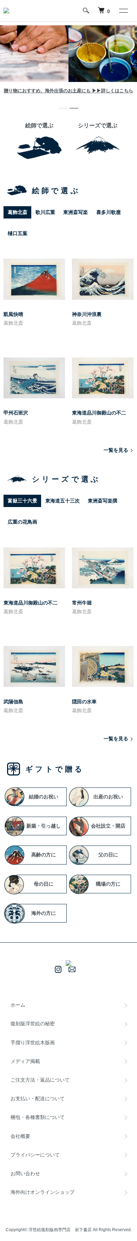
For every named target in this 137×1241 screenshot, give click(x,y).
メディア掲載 (25, 1061)
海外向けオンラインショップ (42, 1192)
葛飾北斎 (17, 212)
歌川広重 (45, 212)
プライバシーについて (35, 1155)
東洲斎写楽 (75, 212)
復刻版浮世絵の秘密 (33, 1023)
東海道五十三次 (62, 501)
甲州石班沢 (16, 413)
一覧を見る (116, 450)
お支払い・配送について (38, 1098)
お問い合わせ (25, 1173)
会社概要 (20, 1136)
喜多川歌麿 (108, 212)
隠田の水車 (84, 701)
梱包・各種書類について (38, 1117)
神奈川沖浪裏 (87, 314)
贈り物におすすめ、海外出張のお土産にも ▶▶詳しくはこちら (68, 91)
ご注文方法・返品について (40, 1080)
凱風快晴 (13, 314)
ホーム (18, 1005)
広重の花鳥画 (22, 522)
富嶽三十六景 (22, 501)
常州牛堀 (82, 603)
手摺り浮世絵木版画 (33, 1042)
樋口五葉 (17, 233)
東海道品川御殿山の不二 (99, 413)
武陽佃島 (13, 701)
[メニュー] (122, 10)
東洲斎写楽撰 (102, 501)
